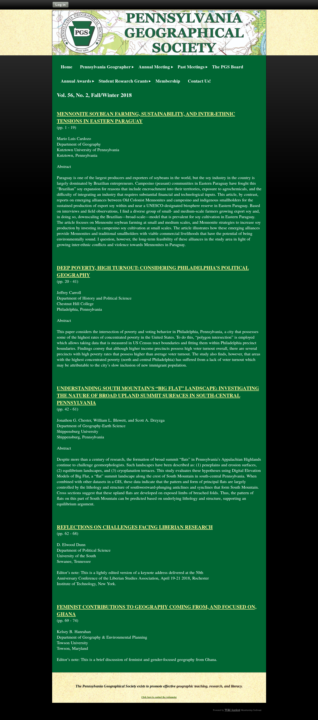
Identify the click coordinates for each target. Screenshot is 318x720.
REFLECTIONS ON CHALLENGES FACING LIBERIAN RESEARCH (135, 526)
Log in (60, 5)
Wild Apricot (232, 710)
